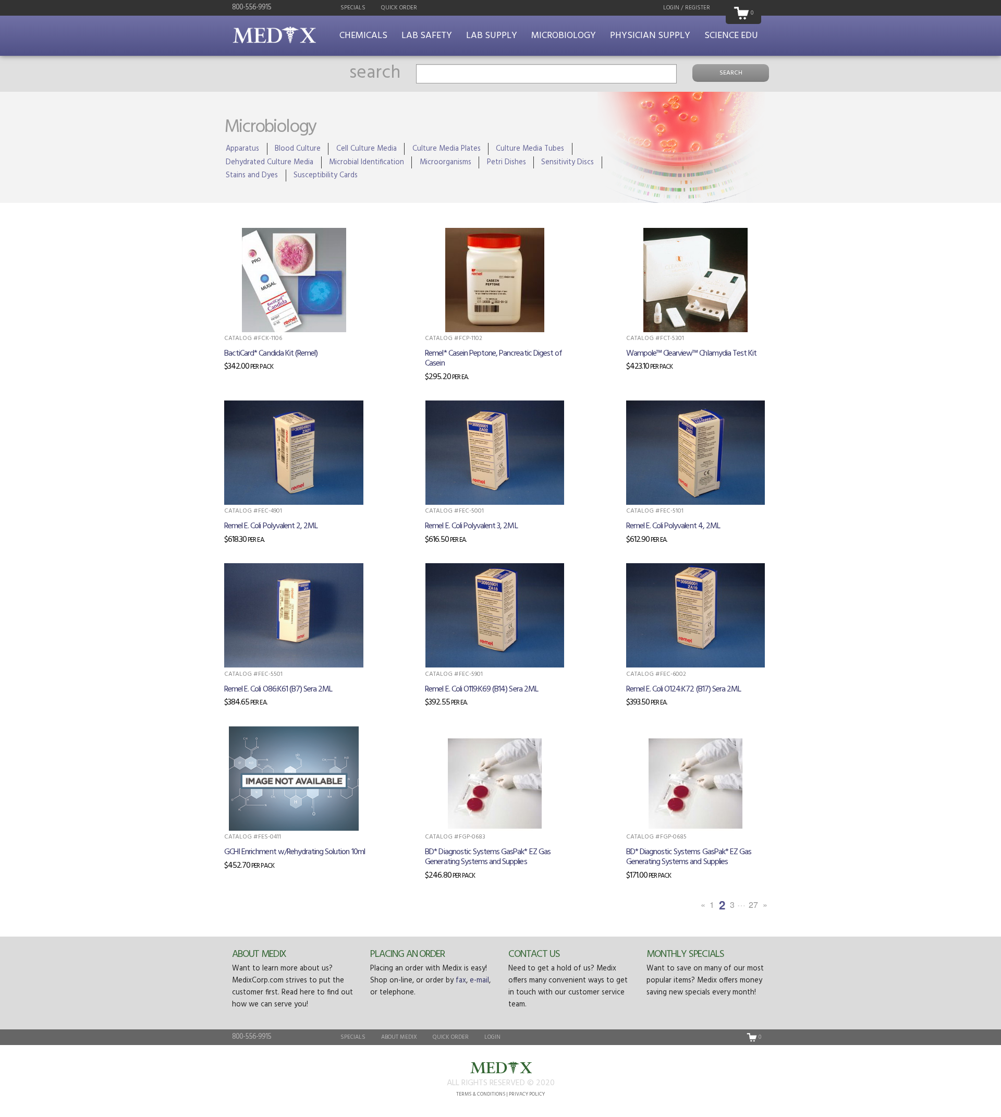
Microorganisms (445, 162)
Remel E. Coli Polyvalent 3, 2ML (471, 526)
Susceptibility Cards (326, 175)
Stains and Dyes (252, 175)
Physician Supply (650, 35)
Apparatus (242, 149)
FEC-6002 (673, 674)
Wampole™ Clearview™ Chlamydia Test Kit (691, 353)
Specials (352, 8)
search (374, 73)
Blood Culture (298, 149)
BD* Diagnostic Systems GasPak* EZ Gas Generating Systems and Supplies (487, 857)
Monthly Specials (685, 954)
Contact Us (533, 954)
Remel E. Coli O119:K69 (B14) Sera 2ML (481, 689)
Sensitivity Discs (567, 162)
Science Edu (731, 35)
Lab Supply (491, 35)
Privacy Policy (527, 1094)
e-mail (479, 981)
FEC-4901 (270, 511)
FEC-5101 (671, 511)
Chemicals (363, 35)
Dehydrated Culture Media (269, 162)
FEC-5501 (270, 674)
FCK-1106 (270, 338)
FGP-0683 (472, 837)
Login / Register (686, 8)
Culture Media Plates (446, 149)
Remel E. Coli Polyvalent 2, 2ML (271, 526)
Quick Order (399, 8)
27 (753, 904)
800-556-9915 (251, 8)
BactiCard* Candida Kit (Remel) (271, 353)
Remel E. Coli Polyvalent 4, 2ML (673, 526)
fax (461, 981)
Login (492, 1037)
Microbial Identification (366, 162)
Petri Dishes (506, 162)
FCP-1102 (470, 338)
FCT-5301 (672, 338)
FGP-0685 (673, 837)
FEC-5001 (471, 511)
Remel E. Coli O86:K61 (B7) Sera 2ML (278, 689)
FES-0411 (269, 837)
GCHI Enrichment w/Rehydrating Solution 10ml (294, 852)
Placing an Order (407, 954)
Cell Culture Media (366, 149)
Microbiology (563, 35)
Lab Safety (426, 35)
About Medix (259, 954)
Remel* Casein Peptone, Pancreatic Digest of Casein (493, 358)
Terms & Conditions (480, 1094)
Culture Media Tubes (530, 149)
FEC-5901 (471, 674)
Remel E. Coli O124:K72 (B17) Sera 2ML (683, 689)
